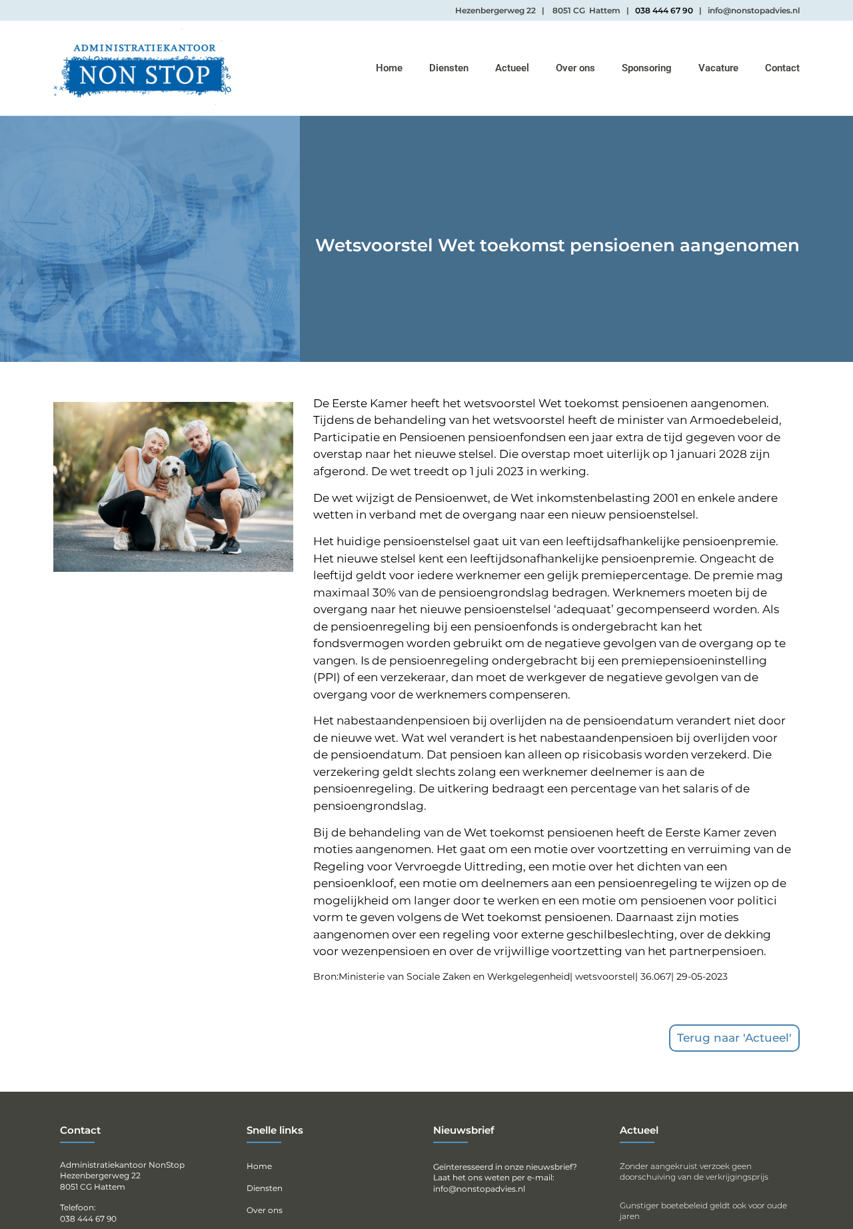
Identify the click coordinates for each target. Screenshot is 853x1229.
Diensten (448, 68)
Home (389, 68)
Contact (782, 68)
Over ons (575, 68)
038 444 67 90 (664, 10)
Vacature (718, 68)
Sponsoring (647, 68)
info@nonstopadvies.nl (479, 1189)
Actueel (512, 68)
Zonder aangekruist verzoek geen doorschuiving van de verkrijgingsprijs (694, 1171)
